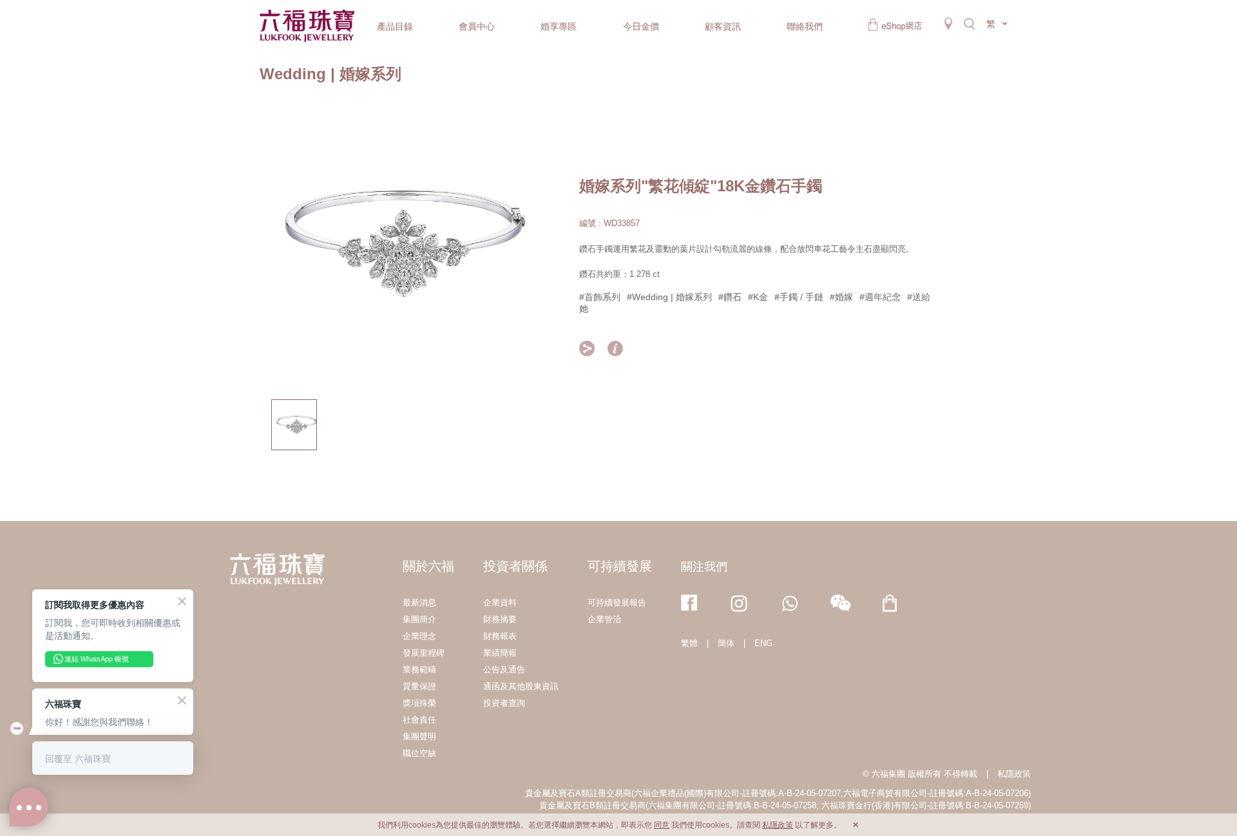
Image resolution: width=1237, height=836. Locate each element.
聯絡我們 (805, 26)
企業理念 (419, 636)
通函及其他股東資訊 (521, 686)
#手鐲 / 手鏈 (798, 297)
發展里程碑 (424, 653)
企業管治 (604, 619)
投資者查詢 (504, 703)
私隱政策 (1014, 774)
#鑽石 (730, 297)
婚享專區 (559, 26)
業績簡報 (500, 653)
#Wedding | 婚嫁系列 (669, 297)
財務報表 (500, 636)
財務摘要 (500, 619)
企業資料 (500, 602)
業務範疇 (419, 669)
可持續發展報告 (617, 602)
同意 (661, 825)
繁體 (689, 643)
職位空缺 (419, 753)
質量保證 (419, 686)
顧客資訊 (723, 26)
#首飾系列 (599, 297)
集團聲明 (419, 736)
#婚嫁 (841, 297)
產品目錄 (395, 26)
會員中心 (477, 26)
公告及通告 (504, 669)
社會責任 (419, 720)
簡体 (726, 643)
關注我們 (704, 566)
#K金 (758, 297)
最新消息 (419, 602)
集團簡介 (419, 619)
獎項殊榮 (419, 703)
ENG (763, 643)
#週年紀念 (880, 297)
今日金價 (641, 26)
